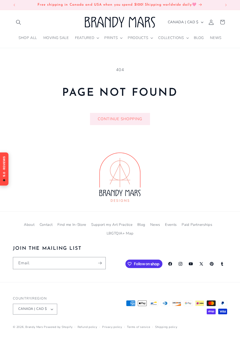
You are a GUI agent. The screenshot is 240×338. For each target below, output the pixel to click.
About (29, 224)
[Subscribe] (99, 263)
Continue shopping (120, 119)
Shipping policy (166, 327)
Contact (46, 224)
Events (171, 224)
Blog (141, 224)
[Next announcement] (226, 5)
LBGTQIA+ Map (120, 233)
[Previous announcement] (14, 5)
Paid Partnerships (197, 224)
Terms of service (138, 327)
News (155, 224)
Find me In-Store (71, 224)
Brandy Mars (34, 327)
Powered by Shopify (58, 327)
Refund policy (87, 327)
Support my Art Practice (111, 224)
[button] (18, 22)
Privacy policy (112, 327)
